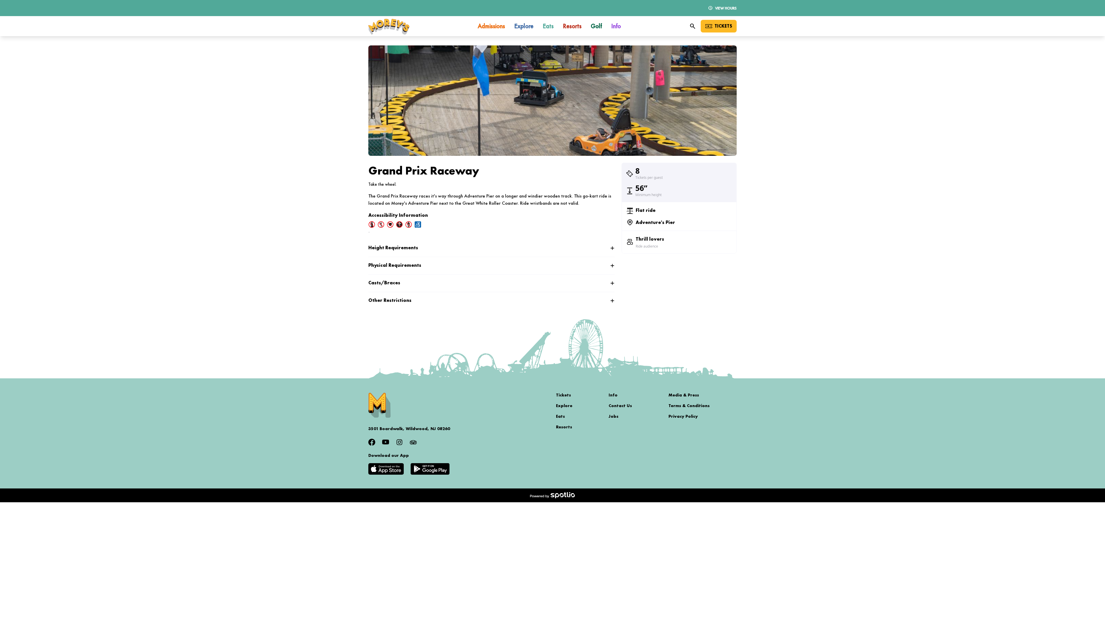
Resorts (564, 427)
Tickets (563, 395)
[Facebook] (371, 442)
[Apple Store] (386, 469)
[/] (388, 26)
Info (613, 395)
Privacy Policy (683, 416)
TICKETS (723, 26)
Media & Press (683, 395)
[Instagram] (399, 442)
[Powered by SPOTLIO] (552, 495)
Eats (560, 416)
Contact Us (620, 406)
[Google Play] (430, 469)
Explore (564, 406)
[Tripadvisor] (413, 442)
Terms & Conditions (689, 406)
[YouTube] (385, 442)
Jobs (613, 416)
